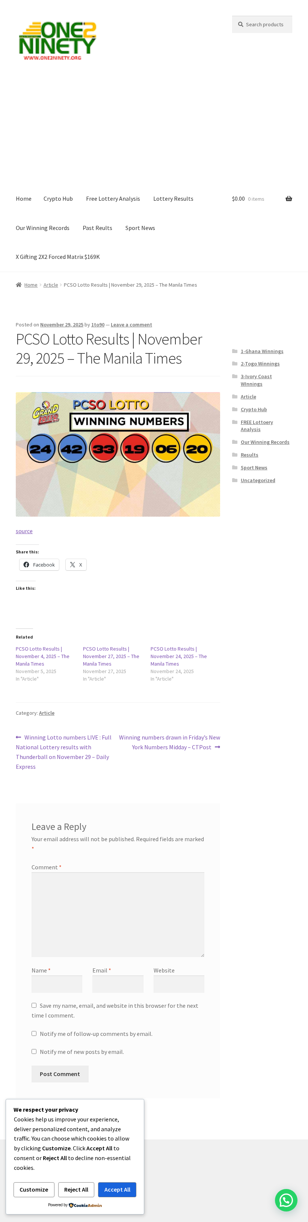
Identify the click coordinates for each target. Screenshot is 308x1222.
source (24, 531)
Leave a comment (131, 324)
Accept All (117, 1189)
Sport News (140, 227)
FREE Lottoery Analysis (257, 426)
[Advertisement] (154, 127)
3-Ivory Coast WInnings (256, 380)
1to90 (97, 324)
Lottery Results (173, 198)
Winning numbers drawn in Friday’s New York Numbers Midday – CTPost (169, 742)
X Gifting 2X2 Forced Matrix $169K (58, 256)
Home (24, 198)
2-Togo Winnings (260, 363)
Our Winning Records (42, 227)
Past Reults (97, 227)
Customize (34, 1189)
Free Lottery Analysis (113, 198)
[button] (286, 1200)
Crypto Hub (58, 198)
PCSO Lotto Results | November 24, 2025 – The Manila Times (179, 656)
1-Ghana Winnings (262, 351)
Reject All (76, 1189)
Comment (47, 867)
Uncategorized (258, 480)
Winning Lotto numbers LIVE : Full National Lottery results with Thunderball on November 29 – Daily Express (64, 751)
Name (41, 970)
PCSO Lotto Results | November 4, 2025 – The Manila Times (42, 656)
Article (51, 284)
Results (249, 454)
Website (164, 970)
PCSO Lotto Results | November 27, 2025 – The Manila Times (111, 656)
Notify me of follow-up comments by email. (96, 1033)
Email (101, 970)
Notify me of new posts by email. (82, 1051)
